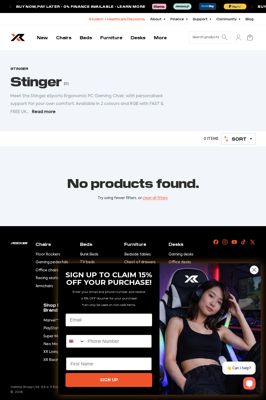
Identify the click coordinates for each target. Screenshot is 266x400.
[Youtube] (234, 242)
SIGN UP (109, 379)
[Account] (238, 37)
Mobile (73, 330)
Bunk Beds (89, 254)
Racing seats (47, 278)
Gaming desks (181, 254)
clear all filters (155, 198)
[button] (238, 139)
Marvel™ (50, 320)
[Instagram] (225, 242)
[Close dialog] (254, 269)
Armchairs (44, 286)
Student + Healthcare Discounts (117, 19)
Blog (249, 19)
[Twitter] (252, 242)
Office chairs (47, 270)
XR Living (51, 352)
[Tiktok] (243, 242)
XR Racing (52, 360)
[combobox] (75, 341)
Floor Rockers (48, 254)
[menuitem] (160, 37)
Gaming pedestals (52, 262)
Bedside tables (137, 254)
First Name (78, 353)
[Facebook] (216, 242)
